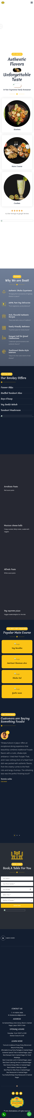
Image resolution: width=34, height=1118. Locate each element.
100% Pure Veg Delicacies (19, 303)
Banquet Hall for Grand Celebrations (18, 337)
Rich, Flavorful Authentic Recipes (19, 316)
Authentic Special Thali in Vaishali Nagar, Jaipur (17, 1052)
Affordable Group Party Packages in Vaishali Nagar (17, 1050)
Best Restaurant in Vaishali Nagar (17, 1072)
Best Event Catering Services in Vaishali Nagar (17, 1062)
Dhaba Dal (17, 678)
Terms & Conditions (9, 1045)
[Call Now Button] (4, 1114)
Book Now (17, 906)
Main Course (17, 166)
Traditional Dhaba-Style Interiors (19, 351)
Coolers (17, 203)
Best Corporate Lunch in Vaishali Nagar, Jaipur (17, 1060)
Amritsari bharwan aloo (17, 663)
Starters (17, 129)
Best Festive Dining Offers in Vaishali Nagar (17, 1065)
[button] (14, 835)
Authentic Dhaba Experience (20, 290)
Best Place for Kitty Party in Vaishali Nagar (17, 1070)
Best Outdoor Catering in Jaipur (17, 1067)
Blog (21, 1047)
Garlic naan (17, 693)
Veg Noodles (17, 648)
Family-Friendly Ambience (19, 326)
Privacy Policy (20, 1045)
